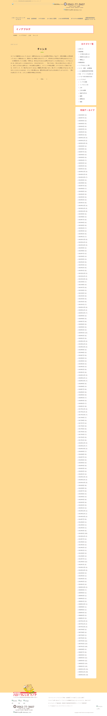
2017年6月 (81, 426)
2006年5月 (81, 655)
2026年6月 (81, 120)
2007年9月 (81, 629)
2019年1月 (81, 372)
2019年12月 (81, 341)
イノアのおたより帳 (83, 65)
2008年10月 (81, 604)
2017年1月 (81, 440)
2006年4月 (81, 657)
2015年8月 (81, 488)
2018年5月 (81, 395)
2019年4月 (81, 364)
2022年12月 (81, 239)
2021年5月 (81, 293)
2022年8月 (81, 250)
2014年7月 (81, 519)
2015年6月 (81, 494)
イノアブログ (82, 79)
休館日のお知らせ (85, 57)
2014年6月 (81, 522)
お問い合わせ (56, 700)
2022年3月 (81, 265)
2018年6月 (81, 392)
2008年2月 (81, 615)
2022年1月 (81, 270)
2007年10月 (81, 626)
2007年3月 (81, 641)
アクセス (50, 700)
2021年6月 (81, 290)
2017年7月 (81, 423)
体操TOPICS (83, 93)
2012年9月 (81, 553)
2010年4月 (81, 575)
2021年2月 (81, 301)
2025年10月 (81, 143)
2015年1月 (81, 508)
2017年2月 (81, 437)
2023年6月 (81, 222)
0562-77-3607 (76, 4)
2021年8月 (81, 284)
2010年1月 (81, 584)
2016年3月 (81, 468)
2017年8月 (81, 420)
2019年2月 (81, 369)
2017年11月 (81, 412)
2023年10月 (81, 211)
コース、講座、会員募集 (85, 68)
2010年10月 (81, 570)
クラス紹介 (42, 18)
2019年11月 (81, 344)
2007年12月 (81, 621)
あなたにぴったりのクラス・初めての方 (81, 700)
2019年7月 (81, 355)
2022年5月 (81, 259)
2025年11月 (81, 140)
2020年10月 (81, 313)
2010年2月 (81, 581)
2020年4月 (81, 330)
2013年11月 (81, 536)
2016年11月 (81, 445)
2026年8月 (81, 115)
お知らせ (80, 49)
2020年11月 (81, 310)
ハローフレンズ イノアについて (18, 18)
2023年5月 (81, 225)
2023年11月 (81, 208)
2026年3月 (81, 129)
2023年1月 (81, 236)
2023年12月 (81, 205)
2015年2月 (81, 505)
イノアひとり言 (84, 84)
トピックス (58, 705)
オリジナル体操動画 (77, 18)
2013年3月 (81, 544)
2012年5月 (81, 561)
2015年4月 (81, 499)
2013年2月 (81, 547)
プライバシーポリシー (67, 705)
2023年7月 (81, 219)
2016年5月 (81, 462)
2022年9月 (81, 248)
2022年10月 (81, 245)
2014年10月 (81, 516)
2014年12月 (81, 510)
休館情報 (80, 51)
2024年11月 (81, 174)
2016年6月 (81, 460)
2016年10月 (81, 448)
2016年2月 (81, 471)
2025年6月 (81, 154)
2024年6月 (81, 188)
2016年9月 (81, 451)
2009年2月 (81, 598)
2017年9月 (81, 417)
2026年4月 (81, 126)
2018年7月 (81, 389)
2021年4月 (81, 296)
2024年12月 (81, 171)
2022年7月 (81, 253)
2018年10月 (81, 380)
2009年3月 (81, 595)
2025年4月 (81, 160)
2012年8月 (81, 556)
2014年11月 (81, 513)
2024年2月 (81, 199)
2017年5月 (81, 429)
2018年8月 (81, 386)
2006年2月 (81, 663)
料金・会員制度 (31, 18)
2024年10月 (81, 177)
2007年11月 (81, 624)
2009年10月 (81, 587)
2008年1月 (81, 618)
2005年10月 (81, 674)
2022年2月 (81, 267)
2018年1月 (81, 406)
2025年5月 (81, 157)
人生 (81, 87)
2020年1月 (81, 338)
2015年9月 (81, 485)
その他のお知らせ (85, 54)
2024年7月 (81, 185)
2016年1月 (81, 474)
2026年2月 (81, 132)
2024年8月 (81, 183)
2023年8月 (81, 216)
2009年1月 (81, 601)
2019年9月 (81, 349)
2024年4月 (81, 194)
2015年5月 (81, 496)
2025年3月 (81, 163)
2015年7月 (81, 491)
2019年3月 (81, 366)
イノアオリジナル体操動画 (65, 700)
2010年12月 (81, 567)
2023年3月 (81, 231)
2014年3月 (81, 530)
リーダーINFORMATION (85, 76)
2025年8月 (81, 149)
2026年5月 (81, 123)
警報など (82, 59)
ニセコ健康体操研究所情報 (85, 71)
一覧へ (42, 79)
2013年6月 (81, 542)
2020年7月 (81, 321)
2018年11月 (81, 378)
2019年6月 (81, 358)
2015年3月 (81, 502)
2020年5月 (81, 327)
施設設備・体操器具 (61, 703)
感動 (81, 101)
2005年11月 (81, 672)
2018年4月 (81, 397)
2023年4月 (81, 228)
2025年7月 (81, 151)
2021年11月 (81, 276)
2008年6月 (81, 609)
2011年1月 (81, 564)
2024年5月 (81, 191)
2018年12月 (81, 375)
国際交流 (82, 99)
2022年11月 (81, 242)
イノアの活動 (83, 82)
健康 (81, 96)
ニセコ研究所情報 (63, 18)
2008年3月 (81, 612)
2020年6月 (81, 324)
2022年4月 (81, 262)
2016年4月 (81, 465)
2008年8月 (81, 607)
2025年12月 (81, 137)
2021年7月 (81, 287)
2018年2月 (81, 403)
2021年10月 (81, 279)
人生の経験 (83, 90)
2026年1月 (81, 135)
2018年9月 (81, 383)
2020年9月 (81, 315)
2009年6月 (81, 592)
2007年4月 (81, 638)
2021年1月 (81, 304)
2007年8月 (81, 632)
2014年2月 (81, 533)
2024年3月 (81, 197)
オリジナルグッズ (52, 703)
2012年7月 (81, 559)
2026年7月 (81, 118)
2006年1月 (81, 666)
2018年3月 (81, 400)
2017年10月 (81, 414)
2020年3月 (81, 332)
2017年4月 (81, 431)
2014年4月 (81, 527)
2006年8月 (81, 649)
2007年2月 (81, 643)
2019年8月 (81, 352)
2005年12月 (81, 669)
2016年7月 (81, 457)
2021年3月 (81, 298)
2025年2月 (81, 166)
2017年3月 (81, 434)
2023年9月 (81, 214)
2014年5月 (81, 525)
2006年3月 (81, 660)
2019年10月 (81, 347)
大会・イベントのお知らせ (85, 74)
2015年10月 (81, 482)
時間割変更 (81, 62)
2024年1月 (81, 202)
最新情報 (84, 703)
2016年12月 (81, 443)
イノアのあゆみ (51, 705)
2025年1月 (81, 168)
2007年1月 (81, 646)
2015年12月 (81, 477)
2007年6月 (81, 635)
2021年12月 (81, 273)
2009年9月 (81, 590)
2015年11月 (81, 479)
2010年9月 (81, 573)
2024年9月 (81, 180)
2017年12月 (81, 409)
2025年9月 (81, 146)
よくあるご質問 (51, 18)
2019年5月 (81, 361)
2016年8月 (81, 454)
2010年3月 (81, 578)
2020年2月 (81, 335)
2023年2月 (81, 233)
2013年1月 (81, 550)
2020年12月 (81, 307)
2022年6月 (81, 256)
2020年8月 (81, 318)
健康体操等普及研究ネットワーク (90, 18)
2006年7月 (81, 652)
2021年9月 (81, 281)
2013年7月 (81, 539)
